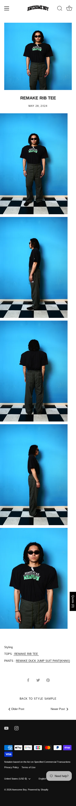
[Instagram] (16, 728)
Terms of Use (28, 767)
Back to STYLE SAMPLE (38, 698)
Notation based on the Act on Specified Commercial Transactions (37, 762)
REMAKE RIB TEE (26, 653)
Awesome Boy (19, 789)
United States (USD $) (15, 778)
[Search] (59, 9)
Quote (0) (73, 601)
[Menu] (6, 8)
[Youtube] (6, 728)
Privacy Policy (11, 767)
